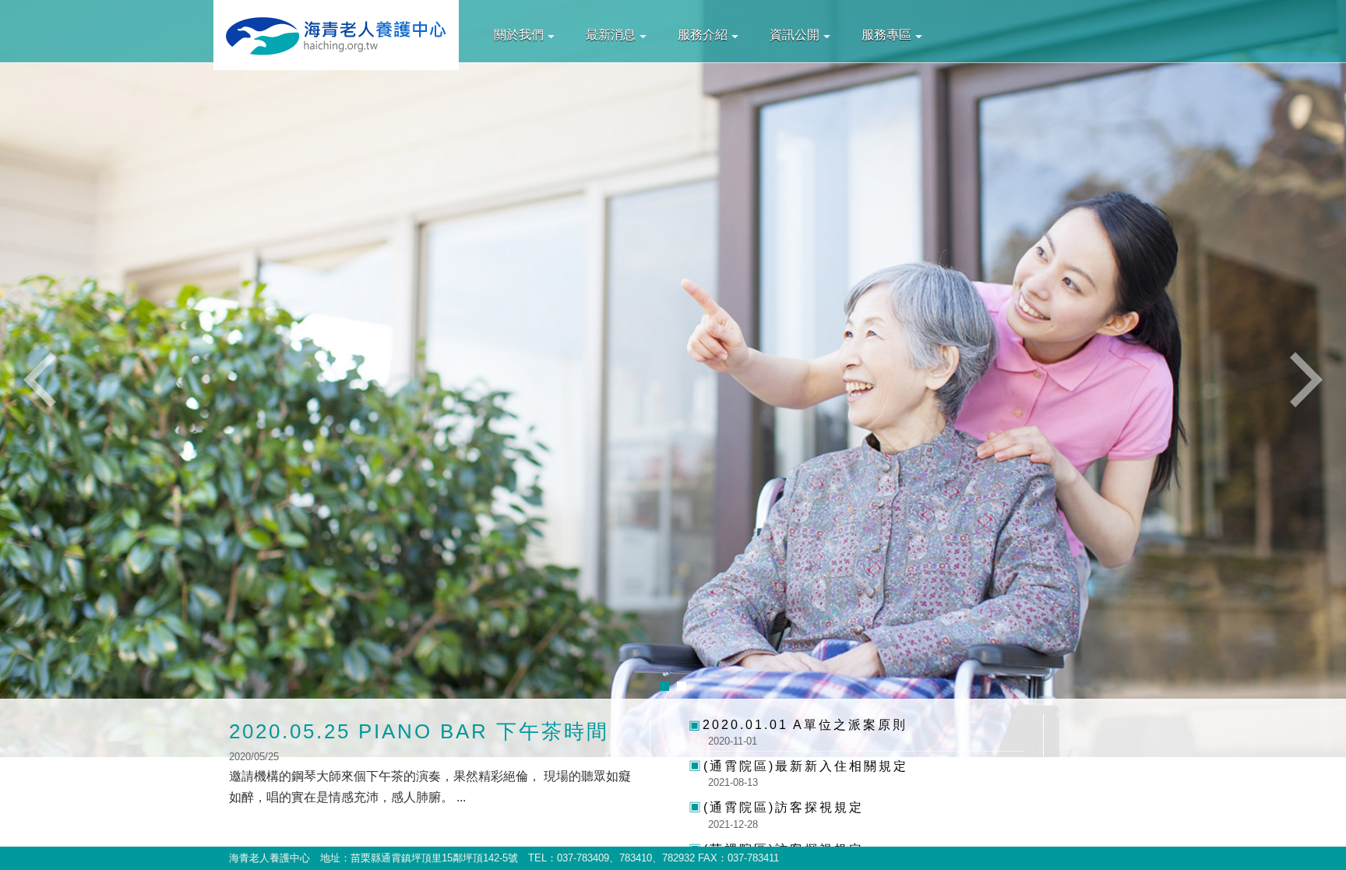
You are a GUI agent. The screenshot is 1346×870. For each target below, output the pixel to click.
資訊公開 (794, 34)
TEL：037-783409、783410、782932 (611, 858)
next (1303, 379)
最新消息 (611, 34)
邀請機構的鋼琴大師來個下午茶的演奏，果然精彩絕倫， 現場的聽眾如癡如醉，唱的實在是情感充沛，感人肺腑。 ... (430, 762)
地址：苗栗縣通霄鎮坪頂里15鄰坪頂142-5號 (419, 858)
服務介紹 (703, 34)
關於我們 (519, 34)
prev (42, 379)
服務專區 (886, 34)
